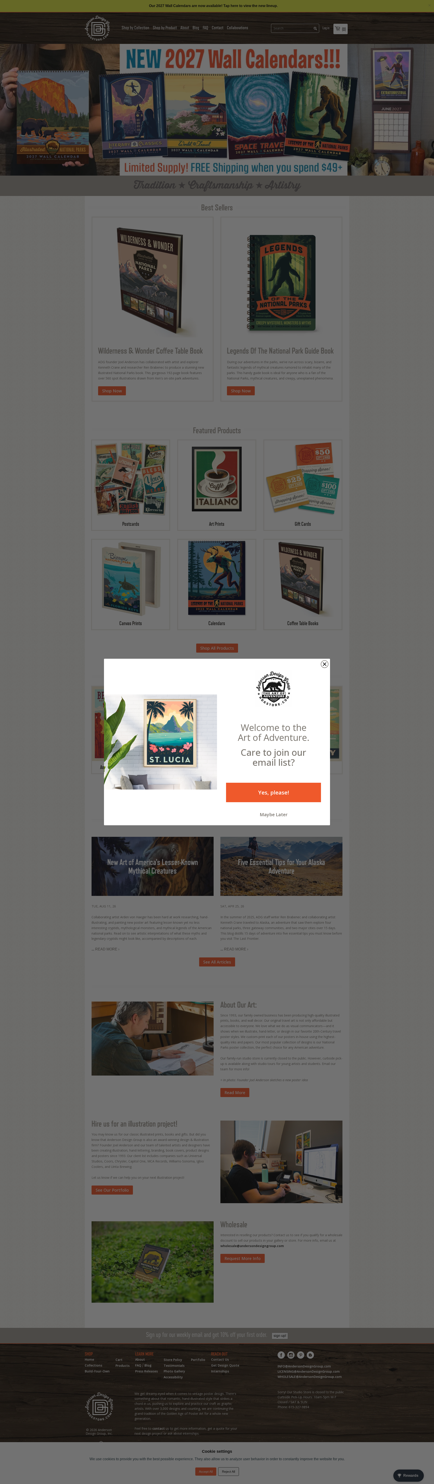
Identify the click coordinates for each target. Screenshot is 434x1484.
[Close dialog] (324, 664)
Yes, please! (273, 792)
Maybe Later (274, 814)
